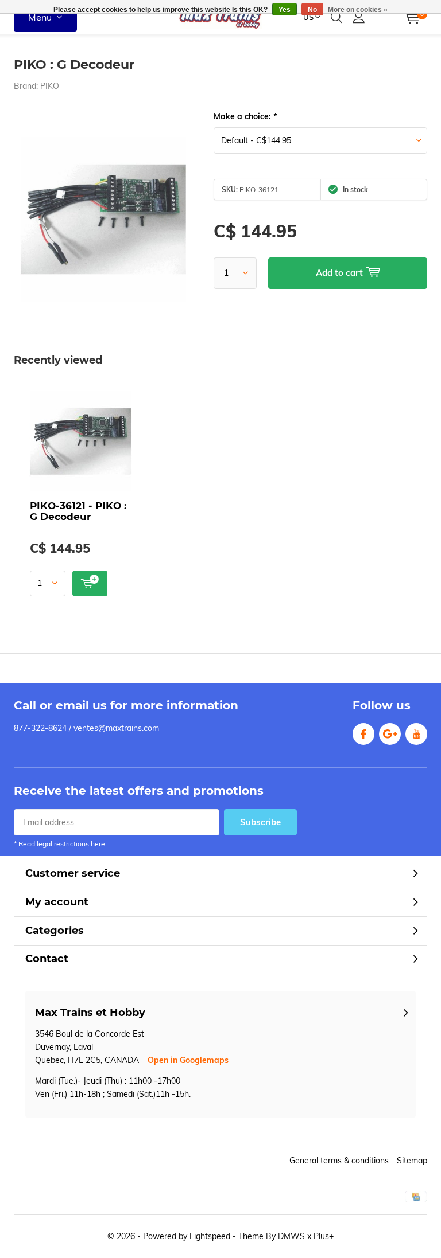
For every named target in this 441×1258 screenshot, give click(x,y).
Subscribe (260, 821)
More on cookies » (358, 10)
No (312, 10)
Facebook (363, 734)
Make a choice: (245, 116)
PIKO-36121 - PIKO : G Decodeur (78, 511)
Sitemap (412, 1160)
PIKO (49, 86)
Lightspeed (209, 1236)
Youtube (416, 734)
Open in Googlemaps (188, 1060)
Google (390, 734)
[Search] (336, 17)
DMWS (291, 1236)
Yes (284, 10)
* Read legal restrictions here (59, 843)
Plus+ (324, 1236)
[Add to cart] (89, 583)
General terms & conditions (339, 1160)
